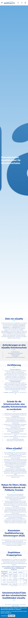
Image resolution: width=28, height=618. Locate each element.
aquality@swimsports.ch (14, 392)
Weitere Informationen (6, 613)
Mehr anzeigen (14, 585)
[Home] (9, 2)
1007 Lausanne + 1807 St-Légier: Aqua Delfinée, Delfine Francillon (15, 605)
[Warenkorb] (25, 3)
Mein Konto (22, 3)
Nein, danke (11, 615)
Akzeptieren (4, 616)
